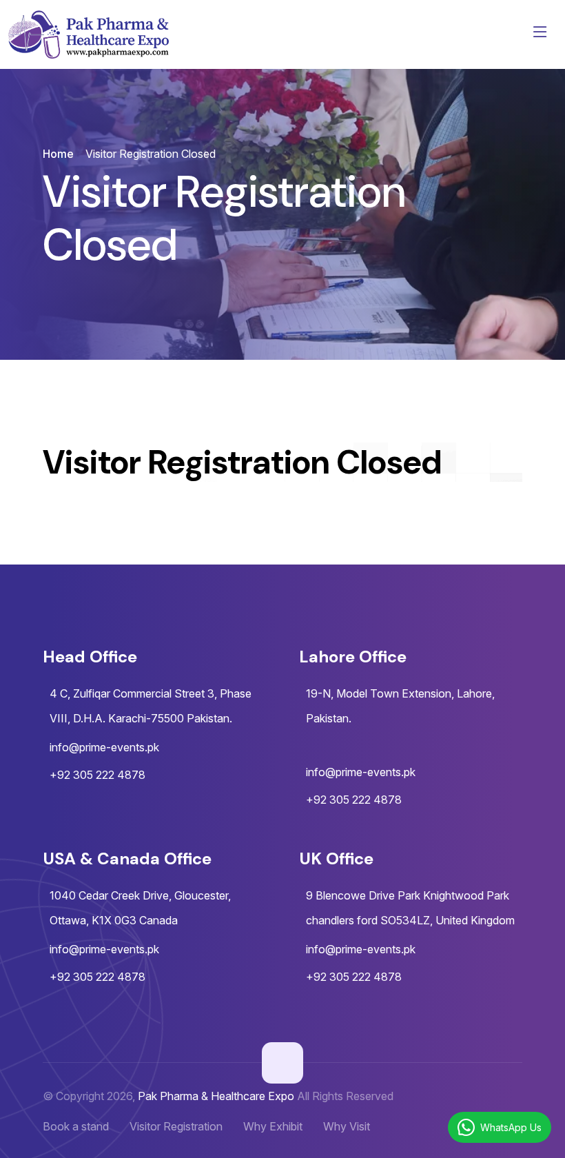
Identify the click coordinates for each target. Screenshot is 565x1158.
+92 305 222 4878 (97, 775)
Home (58, 154)
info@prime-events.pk (104, 747)
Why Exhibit (272, 1126)
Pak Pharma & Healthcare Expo (216, 1096)
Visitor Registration (176, 1126)
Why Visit (346, 1126)
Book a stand (76, 1126)
